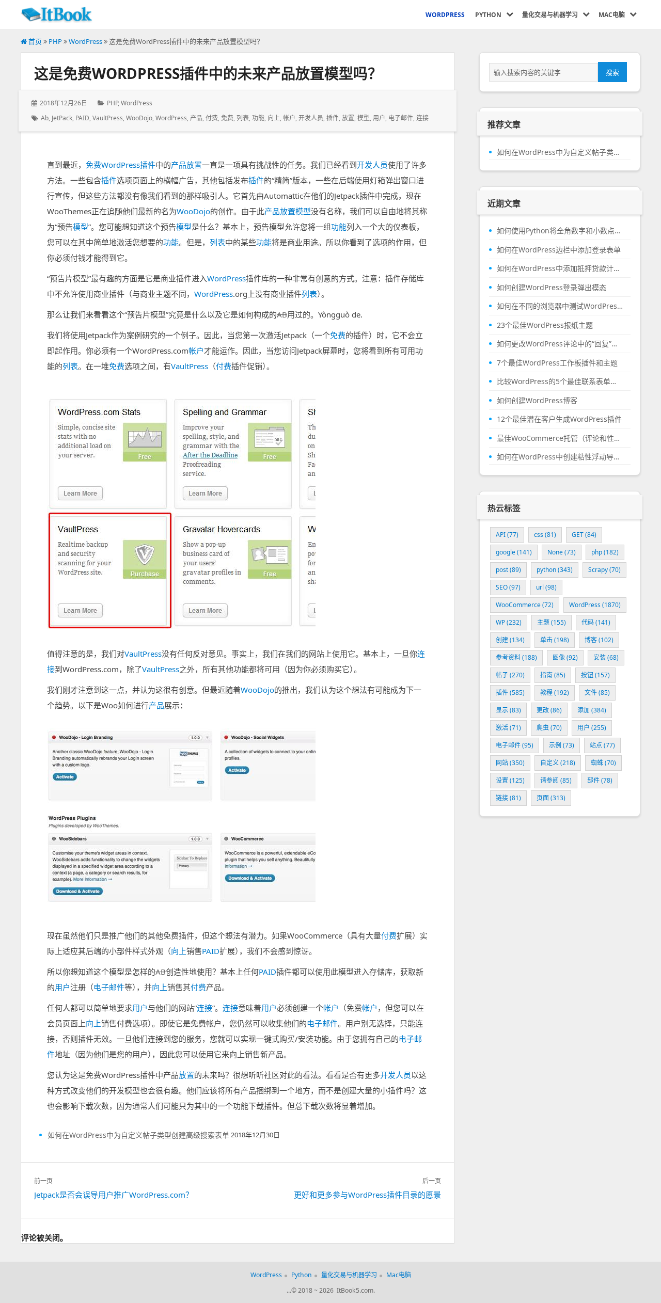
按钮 (595, 675)
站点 (602, 745)
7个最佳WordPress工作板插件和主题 (557, 363)
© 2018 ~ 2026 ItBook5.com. (333, 1290)
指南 (552, 675)
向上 (273, 118)
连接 (422, 118)
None (561, 552)
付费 (212, 118)
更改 (549, 710)
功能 (258, 118)
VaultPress (107, 118)
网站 (510, 762)
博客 (599, 639)
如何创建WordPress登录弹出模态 (551, 287)
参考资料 (516, 657)
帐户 (289, 118)
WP (509, 622)
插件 (332, 118)
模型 (363, 118)
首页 (34, 41)
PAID (82, 118)
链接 (508, 797)
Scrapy (604, 569)
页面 (551, 797)
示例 (561, 745)
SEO (508, 587)
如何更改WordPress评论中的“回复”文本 (560, 343)
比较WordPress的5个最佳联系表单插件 (560, 381)
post (508, 569)
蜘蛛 (603, 762)
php (605, 552)
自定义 (557, 762)
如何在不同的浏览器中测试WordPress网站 (560, 306)
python (555, 569)
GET (584, 534)
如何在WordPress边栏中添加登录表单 (559, 250)
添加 (591, 710)
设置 (510, 780)
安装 (606, 657)
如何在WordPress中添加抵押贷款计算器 (560, 268)
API (507, 534)
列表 (243, 118)
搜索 (612, 72)
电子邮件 (400, 118)
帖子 (510, 675)
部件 (599, 780)
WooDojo (139, 118)
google (514, 552)
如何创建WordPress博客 (537, 400)
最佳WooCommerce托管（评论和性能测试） (560, 438)
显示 (508, 710)
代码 (595, 622)
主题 (551, 622)
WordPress (85, 41)
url (546, 587)
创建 (510, 639)
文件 (597, 692)
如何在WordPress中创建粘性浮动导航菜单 (560, 457)
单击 (554, 639)
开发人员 (310, 118)
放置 (348, 118)
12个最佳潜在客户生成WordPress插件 (559, 419)
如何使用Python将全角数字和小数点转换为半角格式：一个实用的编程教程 (560, 230)
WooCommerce (525, 604)
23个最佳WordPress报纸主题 (545, 325)
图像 (565, 657)
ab (45, 118)
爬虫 (549, 727)
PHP (55, 41)
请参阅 (556, 780)
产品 (196, 118)
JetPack (62, 118)
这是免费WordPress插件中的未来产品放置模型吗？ (208, 73)
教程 (554, 692)
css (545, 534)
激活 (508, 727)
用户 (379, 118)
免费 (227, 118)
